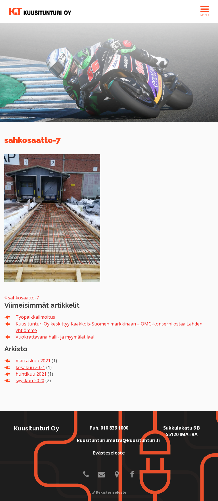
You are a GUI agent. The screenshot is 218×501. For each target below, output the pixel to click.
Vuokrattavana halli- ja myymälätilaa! (55, 337)
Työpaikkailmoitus (35, 317)
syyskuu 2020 (30, 380)
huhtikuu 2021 (31, 374)
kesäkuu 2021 (30, 367)
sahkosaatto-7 (23, 298)
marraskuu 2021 (33, 361)
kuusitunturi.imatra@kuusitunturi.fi (118, 440)
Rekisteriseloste (110, 492)
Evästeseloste (109, 453)
